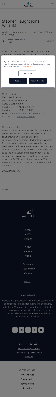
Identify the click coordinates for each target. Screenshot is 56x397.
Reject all (18, 81)
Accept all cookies (37, 81)
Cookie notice (26, 66)
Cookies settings (27, 73)
